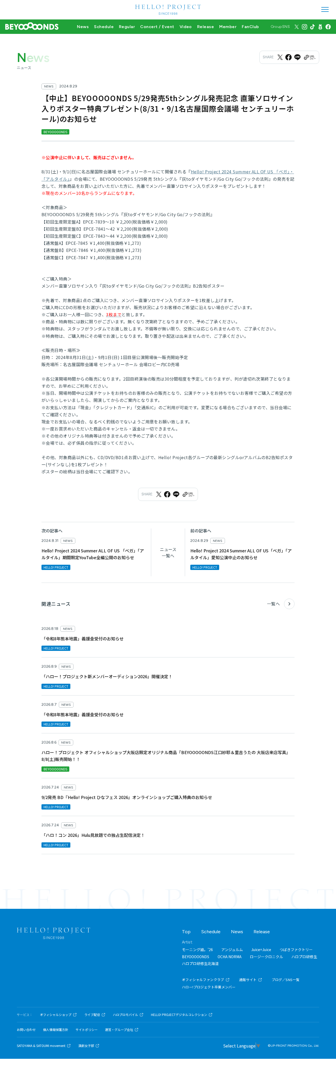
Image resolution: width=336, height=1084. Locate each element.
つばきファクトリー (296, 949)
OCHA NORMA (230, 956)
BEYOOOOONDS (195, 956)
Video (186, 26)
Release (205, 26)
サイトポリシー (87, 1030)
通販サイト (248, 979)
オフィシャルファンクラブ (203, 979)
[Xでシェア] (280, 57)
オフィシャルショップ (55, 1015)
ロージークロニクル (266, 956)
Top (186, 932)
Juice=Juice (261, 949)
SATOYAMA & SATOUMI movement (41, 1046)
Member (228, 26)
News (83, 26)
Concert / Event (157, 26)
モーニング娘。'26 (197, 949)
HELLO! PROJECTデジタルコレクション (179, 1015)
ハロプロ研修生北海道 (200, 963)
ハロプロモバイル (125, 1015)
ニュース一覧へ (168, 552)
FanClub (250, 26)
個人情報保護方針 (55, 1030)
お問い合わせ (26, 1030)
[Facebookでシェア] (288, 57)
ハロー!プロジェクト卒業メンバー (208, 986)
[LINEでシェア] (297, 57)
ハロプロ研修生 (304, 956)
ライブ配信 (92, 1015)
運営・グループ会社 (119, 1030)
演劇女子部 (86, 1046)
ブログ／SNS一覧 (286, 979)
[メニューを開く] (325, 9)
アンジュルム (232, 949)
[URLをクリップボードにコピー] (309, 57)
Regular (127, 26)
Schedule (104, 26)
